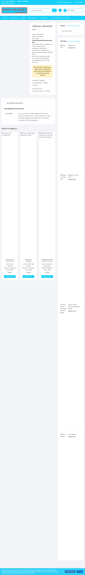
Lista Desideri (23, 1)
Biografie (42, 80)
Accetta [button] (80, 571)
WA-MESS (80, 2)
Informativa (33, 18)
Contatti (44, 18)
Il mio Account (8, 3)
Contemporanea (37, 83)
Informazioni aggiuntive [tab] (15, 103)
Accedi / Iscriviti (9, 1)
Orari (23, 18)
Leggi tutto (9, 276)
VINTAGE (34, 85)
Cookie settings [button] (70, 571)
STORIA (45, 83)
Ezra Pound (39, 88)
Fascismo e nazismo (38, 91)
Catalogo (14, 18)
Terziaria (47, 91)
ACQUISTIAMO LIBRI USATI (60, 18)
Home (5, 18)
